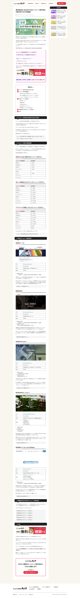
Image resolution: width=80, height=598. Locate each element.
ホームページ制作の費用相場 (23, 91)
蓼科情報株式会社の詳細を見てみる (22, 496)
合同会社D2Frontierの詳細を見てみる (23, 387)
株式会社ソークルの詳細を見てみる (22, 286)
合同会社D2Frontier (23, 104)
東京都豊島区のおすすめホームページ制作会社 (24, 513)
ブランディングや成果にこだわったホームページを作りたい (29, 97)
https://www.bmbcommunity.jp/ (29, 414)
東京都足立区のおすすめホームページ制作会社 (24, 510)
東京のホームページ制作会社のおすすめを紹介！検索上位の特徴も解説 (30, 48)
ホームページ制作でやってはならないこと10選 (24, 138)
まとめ (20, 111)
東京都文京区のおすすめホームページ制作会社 (24, 515)
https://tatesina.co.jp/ (27, 468)
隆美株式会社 (22, 102)
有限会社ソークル (23, 100)
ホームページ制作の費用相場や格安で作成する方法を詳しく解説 (27, 234)
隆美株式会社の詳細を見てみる (22, 337)
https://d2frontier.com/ (28, 363)
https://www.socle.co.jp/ (28, 264)
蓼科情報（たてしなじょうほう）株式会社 (26, 107)
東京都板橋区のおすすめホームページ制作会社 (24, 519)
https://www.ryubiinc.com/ (28, 312)
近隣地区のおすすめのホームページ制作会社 (26, 109)
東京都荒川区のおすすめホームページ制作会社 (24, 517)
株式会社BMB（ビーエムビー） (25, 106)
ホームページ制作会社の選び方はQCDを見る (26, 89)
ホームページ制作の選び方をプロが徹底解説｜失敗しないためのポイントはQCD (30, 136)
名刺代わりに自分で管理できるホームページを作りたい (29, 93)
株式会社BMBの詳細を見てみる (22, 442)
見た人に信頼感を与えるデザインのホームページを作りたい (29, 95)
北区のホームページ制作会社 (23, 98)
